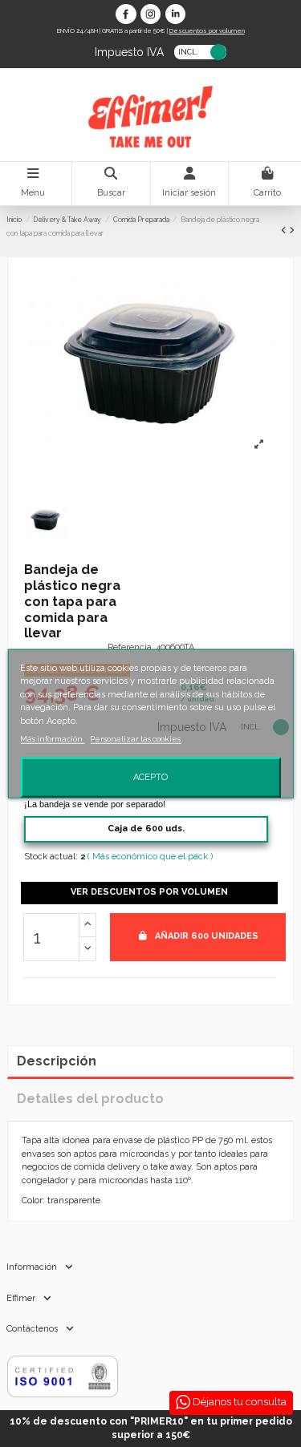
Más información (52, 738)
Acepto (150, 777)
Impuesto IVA (129, 50)
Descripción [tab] (56, 1061)
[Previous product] (285, 230)
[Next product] (292, 230)
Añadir (206, 936)
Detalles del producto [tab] (90, 1098)
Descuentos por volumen (207, 30)
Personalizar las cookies (135, 738)
